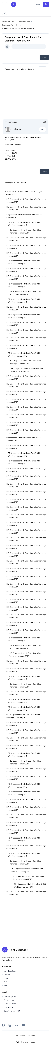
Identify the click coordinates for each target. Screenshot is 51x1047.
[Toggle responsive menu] (4, 4)
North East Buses (18, 949)
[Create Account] (46, 4)
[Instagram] (10, 1025)
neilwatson (17, 129)
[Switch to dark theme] (4, 12)
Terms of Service (10, 1004)
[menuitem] (37, 4)
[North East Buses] (13, 4)
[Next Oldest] (20, 46)
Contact (7, 975)
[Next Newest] (37, 46)
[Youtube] (23, 1025)
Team (6, 978)
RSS (5, 985)
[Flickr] (16, 1025)
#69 (44, 122)
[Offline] (5, 127)
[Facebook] (3, 1025)
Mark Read (7, 982)
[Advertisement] (25, 96)
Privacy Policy (9, 1000)
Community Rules (10, 996)
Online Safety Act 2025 (12, 1011)
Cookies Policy (9, 1007)
